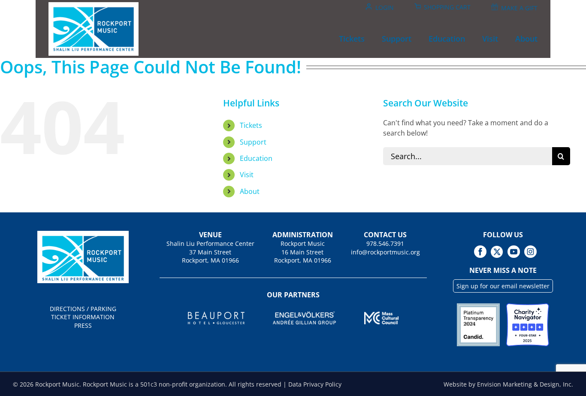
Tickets (251, 125)
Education (256, 158)
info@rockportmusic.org (385, 252)
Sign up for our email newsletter (503, 286)
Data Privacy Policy (314, 384)
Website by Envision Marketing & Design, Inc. (508, 384)
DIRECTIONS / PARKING (83, 309)
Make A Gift (519, 8)
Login (384, 7)
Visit (247, 174)
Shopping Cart (447, 7)
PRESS (83, 325)
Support (253, 142)
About (250, 191)
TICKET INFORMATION (83, 317)
